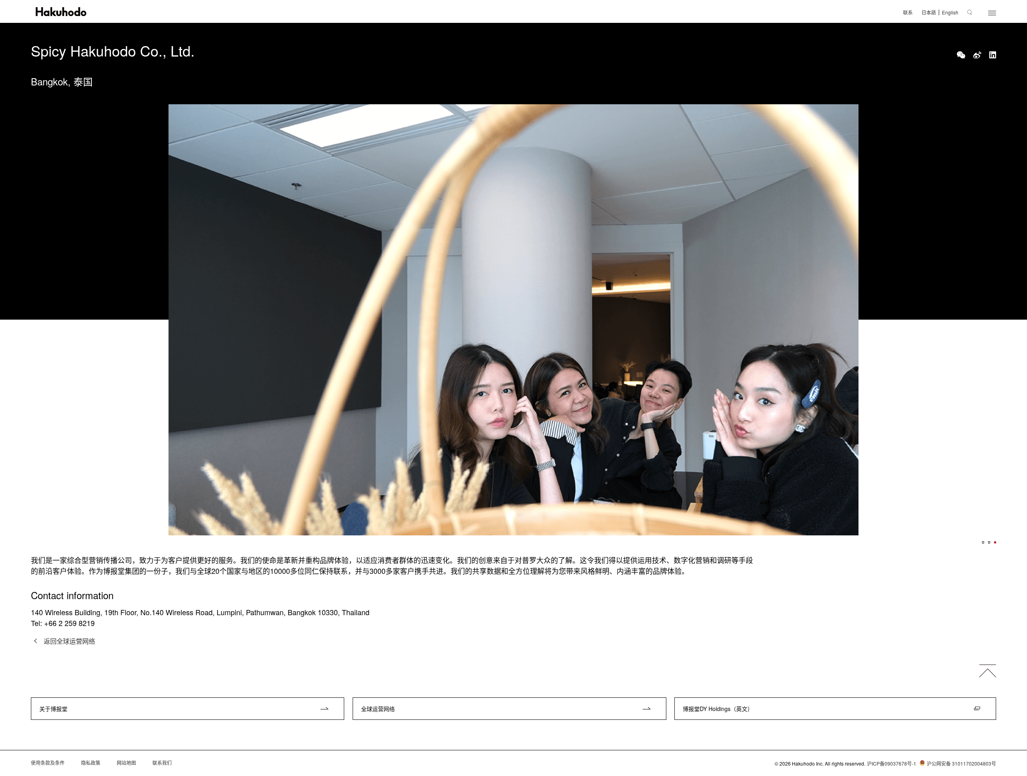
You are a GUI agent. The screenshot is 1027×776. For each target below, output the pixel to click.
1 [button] (983, 542)
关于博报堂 (53, 709)
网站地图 (126, 762)
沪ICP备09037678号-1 (891, 763)
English (950, 12)
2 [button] (989, 542)
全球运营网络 (378, 709)
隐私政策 (90, 762)
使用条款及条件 (48, 762)
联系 (908, 12)
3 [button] (995, 542)
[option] (514, 319)
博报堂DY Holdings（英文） (718, 709)
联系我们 (162, 762)
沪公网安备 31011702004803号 (961, 763)
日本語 (928, 12)
